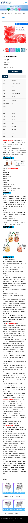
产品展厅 (16, 13)
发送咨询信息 (15, 71)
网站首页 (10, 13)
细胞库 (19, 13)
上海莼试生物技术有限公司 (7, 518)
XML (14, 520)
